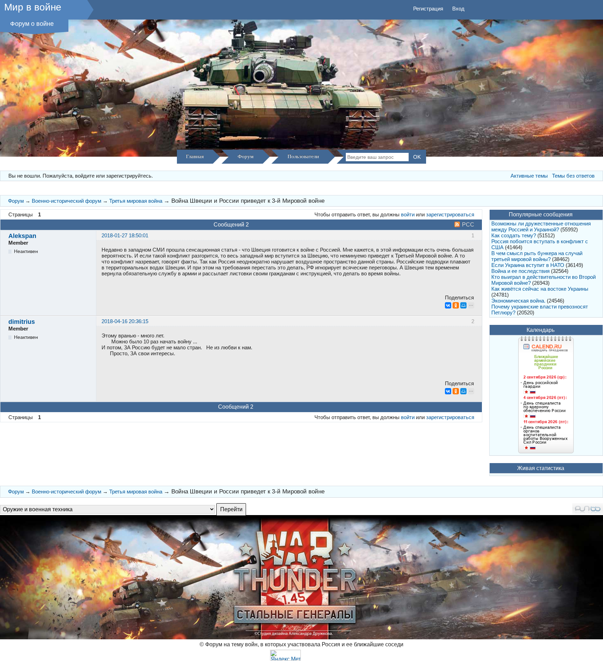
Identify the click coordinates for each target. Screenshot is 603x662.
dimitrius (21, 321)
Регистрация (428, 9)
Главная (195, 156)
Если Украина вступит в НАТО (527, 265)
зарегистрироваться (450, 214)
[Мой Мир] (463, 305)
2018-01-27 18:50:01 (125, 235)
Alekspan (22, 235)
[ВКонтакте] (448, 305)
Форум (246, 156)
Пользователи (303, 156)
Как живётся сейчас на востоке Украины (539, 289)
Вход (458, 9)
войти (408, 214)
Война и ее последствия (520, 271)
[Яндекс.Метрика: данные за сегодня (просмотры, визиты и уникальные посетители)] (285, 655)
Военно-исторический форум (66, 201)
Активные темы (529, 176)
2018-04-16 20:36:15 (125, 321)
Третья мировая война (135, 201)
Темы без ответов (573, 176)
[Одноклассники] (456, 305)
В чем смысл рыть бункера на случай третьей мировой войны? (536, 256)
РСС (468, 225)
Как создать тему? (513, 235)
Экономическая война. (518, 301)
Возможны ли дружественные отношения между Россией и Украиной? (541, 226)
